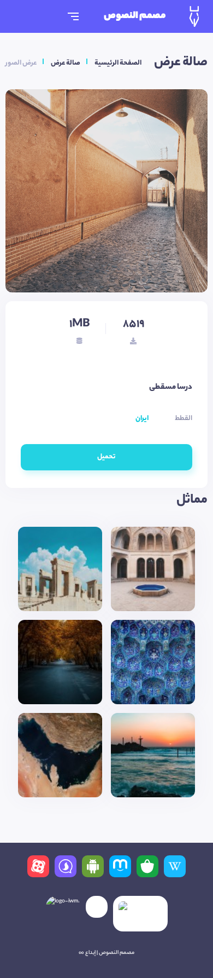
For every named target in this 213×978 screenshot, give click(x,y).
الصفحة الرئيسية (117, 63)
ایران (142, 418)
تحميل (106, 457)
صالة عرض (65, 63)
